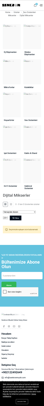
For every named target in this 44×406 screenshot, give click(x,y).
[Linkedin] (19, 326)
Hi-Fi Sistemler (10, 186)
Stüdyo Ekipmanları (29, 53)
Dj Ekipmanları (10, 52)
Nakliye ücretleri (8, 342)
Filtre (17, 218)
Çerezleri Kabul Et (22, 401)
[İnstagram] (9, 326)
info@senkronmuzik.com (15, 377)
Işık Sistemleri (10, 153)
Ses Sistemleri (29, 12)
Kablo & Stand (30, 153)
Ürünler (17, 12)
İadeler (4, 358)
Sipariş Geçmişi (7, 354)
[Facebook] (3, 326)
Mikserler (12, 15)
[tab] (5, 204)
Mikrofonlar (9, 87)
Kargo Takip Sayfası (9, 338)
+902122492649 (11, 372)
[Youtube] (14, 326)
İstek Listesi (6, 346)
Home (7, 12)
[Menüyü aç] (41, 5)
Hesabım (5, 350)
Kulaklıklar (29, 87)
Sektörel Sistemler (28, 187)
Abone (8, 285)
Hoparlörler (9, 120)
